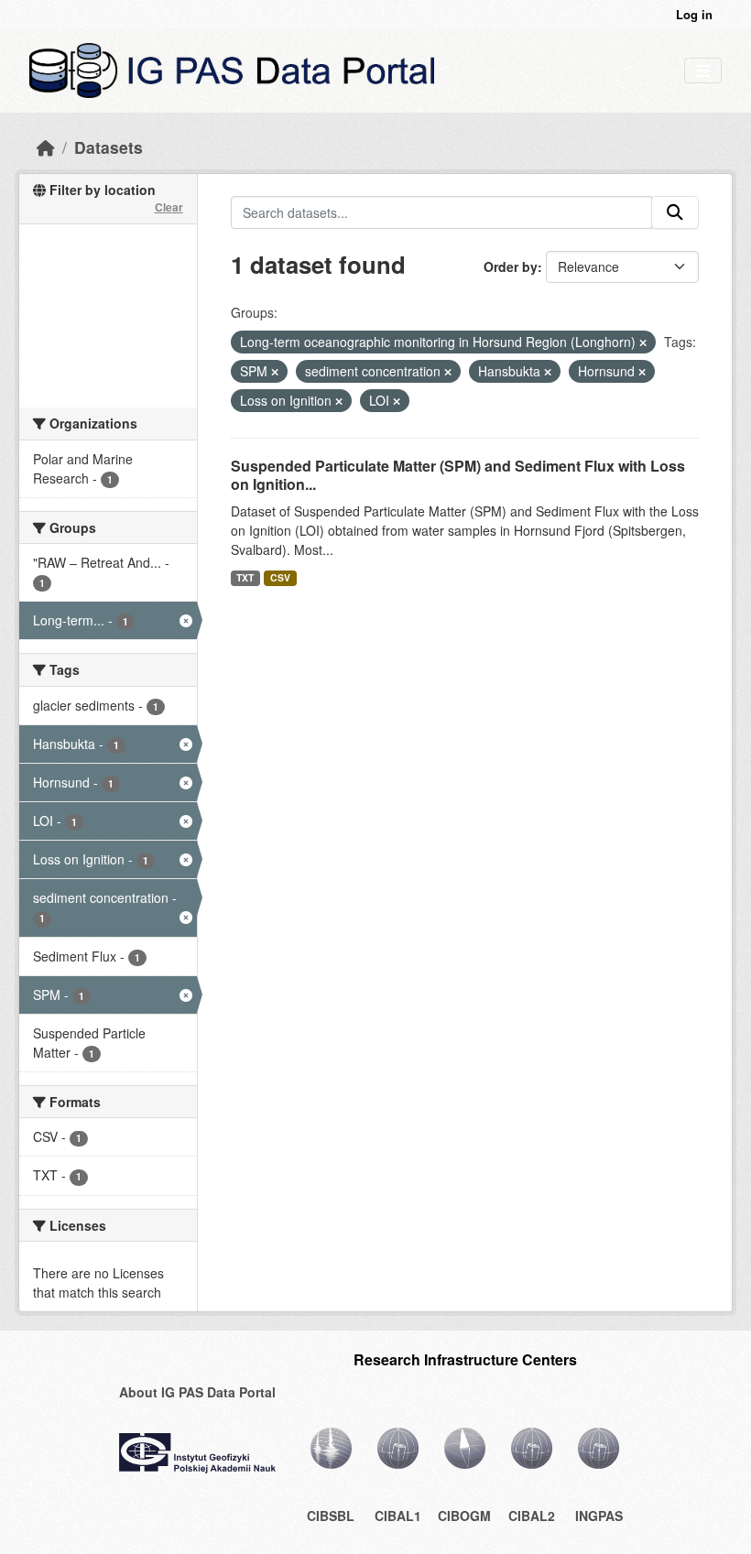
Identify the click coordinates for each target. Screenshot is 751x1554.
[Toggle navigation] (703, 71)
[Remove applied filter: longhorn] (643, 342)
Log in (694, 14)
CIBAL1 (398, 1515)
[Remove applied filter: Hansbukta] (547, 371)
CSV (280, 577)
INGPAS (599, 1515)
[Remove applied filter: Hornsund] (642, 371)
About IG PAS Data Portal (197, 1392)
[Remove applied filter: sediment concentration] (448, 371)
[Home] (46, 147)
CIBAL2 (531, 1515)
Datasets (108, 147)
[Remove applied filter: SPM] (274, 371)
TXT (245, 577)
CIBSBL (330, 1515)
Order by (511, 266)
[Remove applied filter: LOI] (396, 401)
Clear (169, 207)
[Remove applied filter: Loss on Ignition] (339, 401)
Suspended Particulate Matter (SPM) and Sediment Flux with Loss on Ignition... (458, 475)
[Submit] (675, 212)
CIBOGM (464, 1515)
